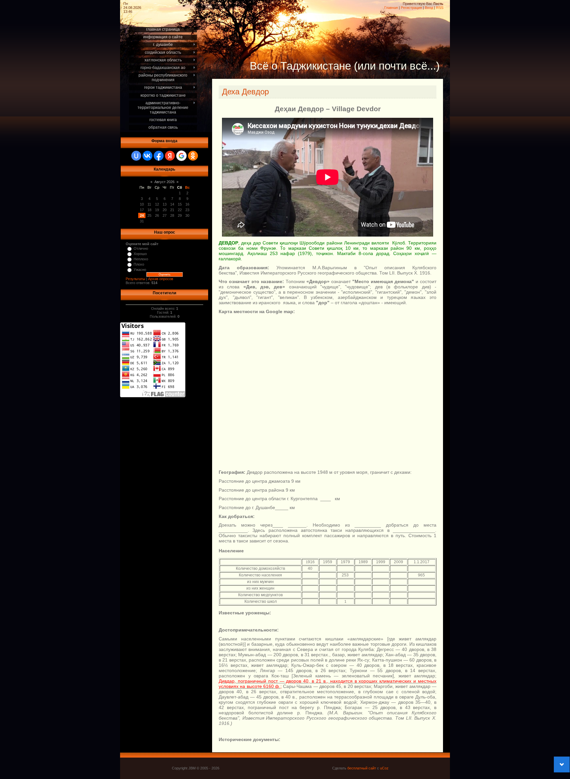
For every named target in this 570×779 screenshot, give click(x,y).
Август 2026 (164, 182)
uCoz (384, 768)
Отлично (141, 248)
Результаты (135, 279)
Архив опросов (160, 279)
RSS (439, 8)
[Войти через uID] (136, 156)
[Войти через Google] (181, 155)
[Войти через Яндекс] (170, 156)
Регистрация (411, 8)
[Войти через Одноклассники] (193, 156)
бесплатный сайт (361, 768)
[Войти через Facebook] (159, 156)
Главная (391, 8)
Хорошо (140, 254)
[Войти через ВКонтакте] (147, 156)
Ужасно (140, 270)
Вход (429, 8)
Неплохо (141, 259)
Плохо (139, 264)
